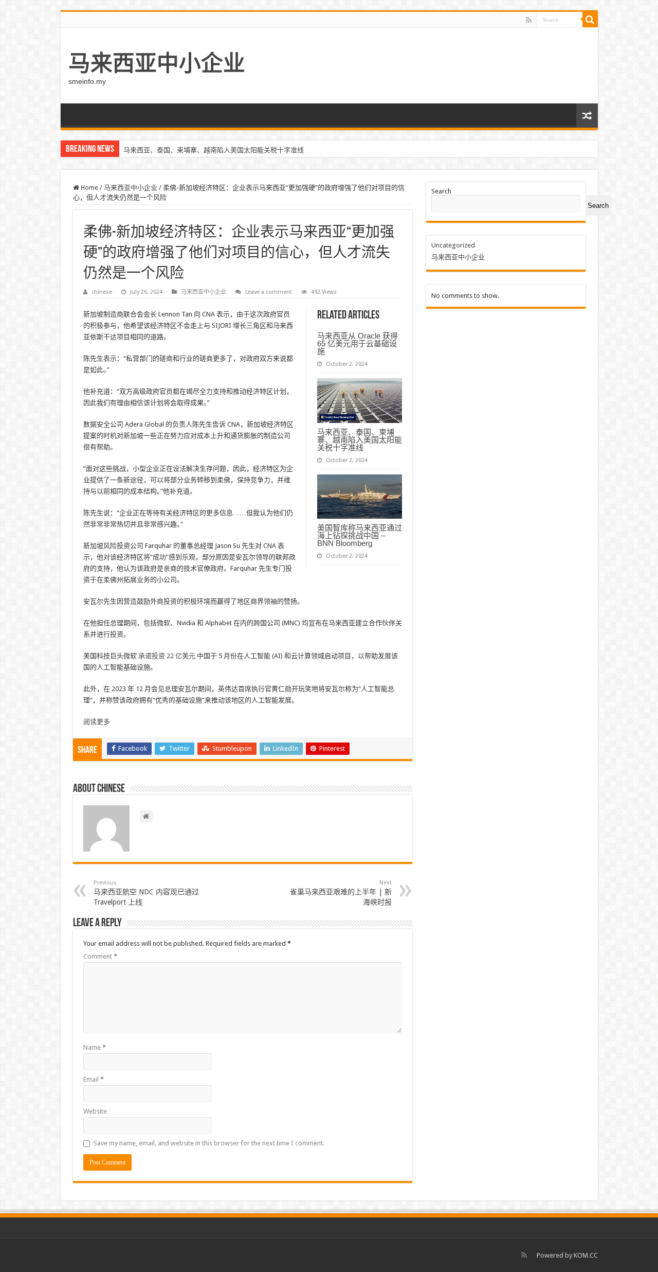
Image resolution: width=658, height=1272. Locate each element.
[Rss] (529, 20)
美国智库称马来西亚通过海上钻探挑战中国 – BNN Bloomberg (359, 535)
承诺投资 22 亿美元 (167, 656)
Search (441, 191)
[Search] (590, 19)
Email (93, 1079)
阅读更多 (96, 722)
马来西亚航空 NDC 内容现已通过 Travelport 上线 (146, 892)
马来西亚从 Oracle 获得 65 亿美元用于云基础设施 (357, 343)
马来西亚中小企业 (156, 63)
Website (95, 1111)
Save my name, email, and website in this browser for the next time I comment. (209, 1143)
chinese (102, 292)
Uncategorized (453, 245)
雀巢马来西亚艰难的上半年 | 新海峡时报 (341, 892)
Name (94, 1047)
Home (88, 187)
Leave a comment (268, 292)
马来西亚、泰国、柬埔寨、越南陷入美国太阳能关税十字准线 (213, 150)
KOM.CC (586, 1255)
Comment (100, 956)
